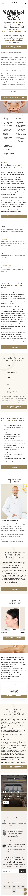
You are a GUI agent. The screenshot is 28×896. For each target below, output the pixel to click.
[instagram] (14, 887)
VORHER (5, 629)
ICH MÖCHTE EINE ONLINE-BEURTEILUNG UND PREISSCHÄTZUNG (14, 47)
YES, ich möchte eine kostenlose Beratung (14, 97)
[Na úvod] (14, 3)
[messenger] (9, 887)
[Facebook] (5, 887)
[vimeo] (23, 887)
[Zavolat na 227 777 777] (25, 893)
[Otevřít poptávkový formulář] (25, 889)
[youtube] (19, 887)
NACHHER (14, 629)
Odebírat (22, 871)
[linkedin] (14, 891)
